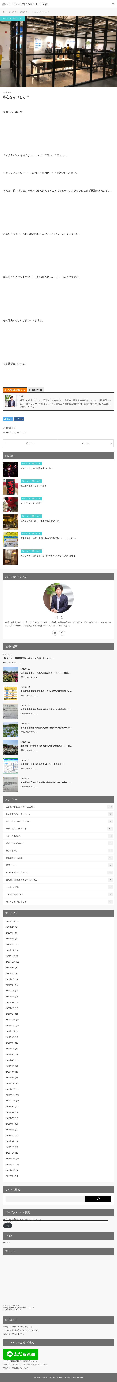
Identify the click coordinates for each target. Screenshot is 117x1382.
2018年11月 (11, 1095)
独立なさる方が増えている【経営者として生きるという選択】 (48, 556)
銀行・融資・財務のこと (59, 829)
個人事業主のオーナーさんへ (58, 814)
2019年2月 (10, 1078)
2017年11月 (11, 1164)
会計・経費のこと (58, 836)
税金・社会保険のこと (58, 843)
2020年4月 (10, 997)
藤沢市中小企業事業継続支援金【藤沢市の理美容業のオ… (46, 727)
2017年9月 (10, 1176)
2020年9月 (10, 968)
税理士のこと (58, 865)
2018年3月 (10, 1141)
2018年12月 (11, 1089)
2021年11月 (11, 921)
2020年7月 (10, 979)
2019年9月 (10, 1037)
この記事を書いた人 (16, 390)
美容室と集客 (58, 851)
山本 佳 (58, 617)
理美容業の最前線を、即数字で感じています (40, 521)
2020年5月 (10, 991)
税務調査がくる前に (58, 858)
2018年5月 (10, 1130)
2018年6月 (10, 1124)
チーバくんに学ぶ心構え (31, 503)
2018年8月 (10, 1112)
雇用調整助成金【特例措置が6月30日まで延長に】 (43, 764)
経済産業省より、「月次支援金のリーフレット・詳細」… (46, 673)
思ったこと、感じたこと (12, 18)
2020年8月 (10, 973)
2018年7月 (10, 1118)
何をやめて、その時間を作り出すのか (37, 468)
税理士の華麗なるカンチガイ (33, 486)
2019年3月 (10, 1072)
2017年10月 (11, 1170)
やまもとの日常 (58, 887)
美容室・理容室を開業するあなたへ (59, 807)
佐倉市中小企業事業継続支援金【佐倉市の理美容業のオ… (46, 709)
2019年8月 (10, 1043)
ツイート (6, 1243)
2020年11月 (11, 956)
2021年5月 (10, 927)
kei (13, 428)
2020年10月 (11, 962)
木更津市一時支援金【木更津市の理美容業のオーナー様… (46, 746)
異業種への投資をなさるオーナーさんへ (58, 880)
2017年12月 (11, 1159)
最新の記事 (37, 390)
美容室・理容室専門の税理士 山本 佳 (25, 4)
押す (7, 1226)
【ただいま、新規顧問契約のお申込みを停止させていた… (29, 658)
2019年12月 (11, 1020)
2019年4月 (10, 1066)
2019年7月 (10, 1049)
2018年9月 (10, 1107)
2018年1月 (10, 1153)
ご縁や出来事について (58, 894)
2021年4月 (10, 933)
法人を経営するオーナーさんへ (58, 821)
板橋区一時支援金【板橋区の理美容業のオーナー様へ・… (46, 782)
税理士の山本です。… (11, 662)
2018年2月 (10, 1147)
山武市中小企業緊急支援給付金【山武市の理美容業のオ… (46, 691)
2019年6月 (10, 1054)
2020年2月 (10, 1008)
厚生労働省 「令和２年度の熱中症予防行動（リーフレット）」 (49, 538)
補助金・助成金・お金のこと (59, 872)
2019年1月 (10, 1083)
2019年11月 (11, 1026)
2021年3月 (10, 939)
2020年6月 (10, 985)
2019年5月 (10, 1060)
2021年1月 (10, 950)
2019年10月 (11, 1031)
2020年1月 (10, 1014)
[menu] (113, 4)
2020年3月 (10, 1002)
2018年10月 (11, 1101)
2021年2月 (10, 945)
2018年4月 (10, 1136)
